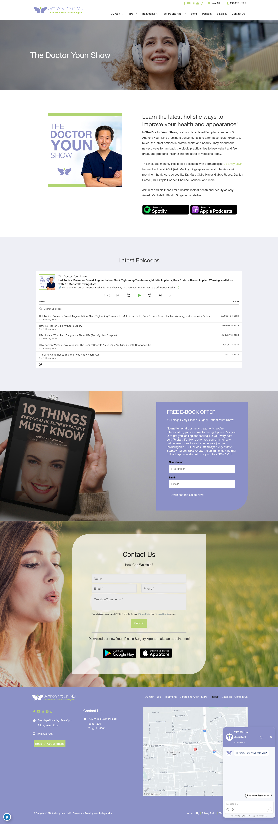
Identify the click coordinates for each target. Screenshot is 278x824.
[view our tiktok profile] (202, 3)
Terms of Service (162, 613)
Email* (172, 477)
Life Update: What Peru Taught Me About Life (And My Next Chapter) (78, 335)
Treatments (170, 696)
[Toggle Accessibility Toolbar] (7, 817)
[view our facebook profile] (184, 3)
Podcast (214, 696)
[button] (121, 13)
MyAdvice (107, 813)
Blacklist (227, 696)
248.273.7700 (238, 3)
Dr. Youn (149, 696)
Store (204, 696)
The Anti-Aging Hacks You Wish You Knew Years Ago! (69, 354)
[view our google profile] (197, 3)
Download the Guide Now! (187, 494)
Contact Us (241, 696)
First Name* (176, 462)
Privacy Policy (144, 613)
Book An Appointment (49, 744)
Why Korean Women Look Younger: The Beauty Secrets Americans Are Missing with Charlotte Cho (95, 345)
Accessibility (193, 813)
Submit (139, 623)
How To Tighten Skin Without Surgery (60, 325)
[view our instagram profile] (193, 3)
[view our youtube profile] (189, 3)
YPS (159, 696)
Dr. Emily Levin (232, 164)
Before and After (189, 696)
